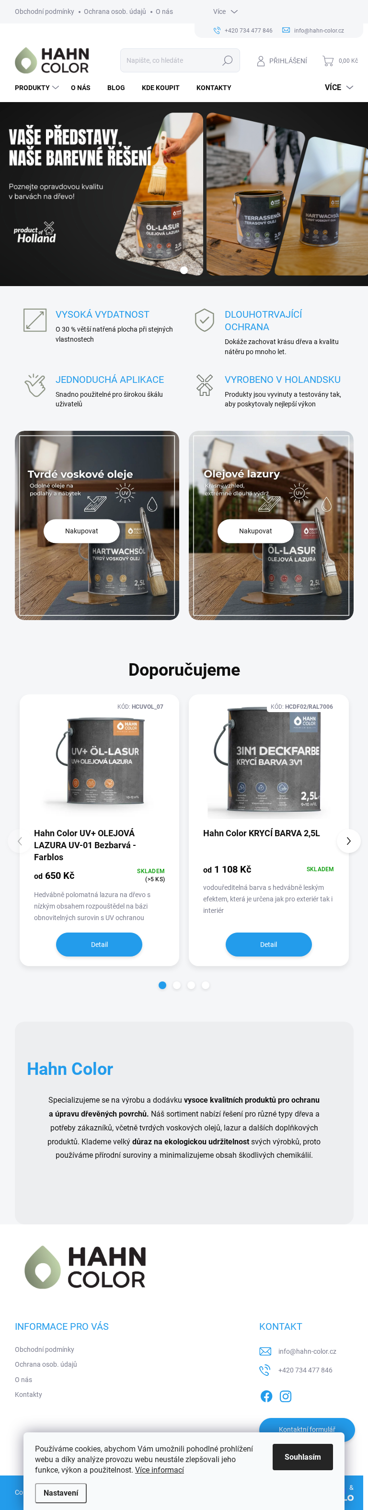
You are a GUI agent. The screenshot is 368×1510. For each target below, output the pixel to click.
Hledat (227, 60)
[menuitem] (38, 87)
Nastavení (61, 1493)
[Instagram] (285, 1394)
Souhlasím (303, 1457)
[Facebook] (266, 1394)
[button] (162, 985)
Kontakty (28, 1394)
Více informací (159, 1470)
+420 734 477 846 (305, 1370)
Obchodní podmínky (44, 11)
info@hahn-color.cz (307, 1351)
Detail (99, 944)
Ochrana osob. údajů (115, 11)
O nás (164, 11)
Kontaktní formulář (307, 1429)
